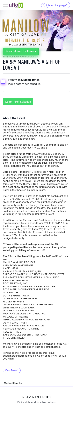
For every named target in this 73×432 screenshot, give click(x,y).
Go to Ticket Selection (18, 101)
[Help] (43, 5)
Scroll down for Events (20, 51)
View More (11, 370)
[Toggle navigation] (6, 5)
